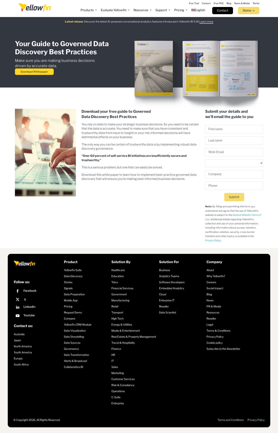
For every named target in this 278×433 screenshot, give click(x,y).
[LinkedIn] (38, 307)
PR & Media (214, 306)
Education (117, 276)
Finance (116, 348)
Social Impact (215, 288)
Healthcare (118, 270)
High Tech (117, 318)
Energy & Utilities (121, 324)
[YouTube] (38, 316)
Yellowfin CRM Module (77, 324)
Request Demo (73, 312)
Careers (211, 282)
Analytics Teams (169, 276)
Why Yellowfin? (216, 276)
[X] (38, 299)
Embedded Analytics (171, 288)
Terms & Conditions (218, 330)
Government (119, 294)
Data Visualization (75, 330)
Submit (234, 197)
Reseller (164, 306)
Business (164, 270)
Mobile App (71, 300)
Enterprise (117, 403)
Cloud (162, 294)
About (210, 270)
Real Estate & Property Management (133, 336)
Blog (209, 294)
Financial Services (122, 288)
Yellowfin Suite (73, 270)
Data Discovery (73, 276)
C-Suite (115, 397)
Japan (17, 340)
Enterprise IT (167, 300)
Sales (114, 366)
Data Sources (72, 342)
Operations (118, 391)
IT (112, 360)
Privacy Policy (213, 240)
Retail (114, 306)
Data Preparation (74, 294)
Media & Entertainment (125, 330)
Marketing (117, 373)
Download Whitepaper (34, 71)
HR (113, 354)
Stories (68, 282)
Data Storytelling (74, 336)
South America (23, 352)
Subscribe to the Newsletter (223, 348)
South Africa (21, 364)
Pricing (68, 306)
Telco (114, 282)
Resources (213, 312)
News (210, 300)
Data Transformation (76, 354)
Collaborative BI (73, 366)
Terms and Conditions (230, 419)
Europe (18, 358)
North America (23, 346)
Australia (19, 334)
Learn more (206, 21)
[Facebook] (38, 291)
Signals (68, 288)
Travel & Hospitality (123, 342)
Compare (69, 318)
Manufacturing (120, 300)
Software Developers (172, 282)
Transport (117, 312)
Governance (71, 348)
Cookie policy (215, 342)
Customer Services (123, 379)
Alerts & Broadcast (75, 360)
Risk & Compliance (122, 385)
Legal (210, 324)
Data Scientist (167, 312)
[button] (89, 10)
